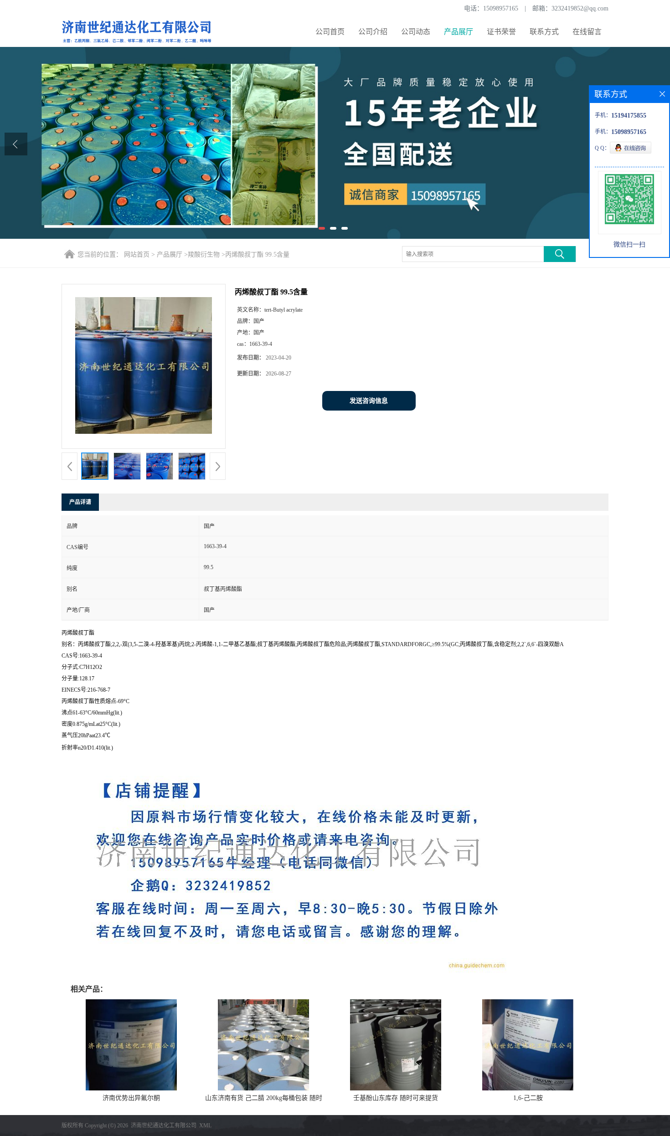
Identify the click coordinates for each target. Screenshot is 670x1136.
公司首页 (330, 32)
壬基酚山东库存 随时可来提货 (395, 1098)
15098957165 (500, 8)
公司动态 (415, 32)
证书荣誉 (501, 32)
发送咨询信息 (369, 400)
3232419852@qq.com (579, 8)
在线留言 (587, 32)
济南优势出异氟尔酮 (131, 1098)
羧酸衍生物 (204, 254)
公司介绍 (372, 32)
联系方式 (544, 32)
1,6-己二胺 (528, 1098)
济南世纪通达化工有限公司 (163, 1125)
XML (205, 1125)
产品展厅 (458, 32)
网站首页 (136, 254)
